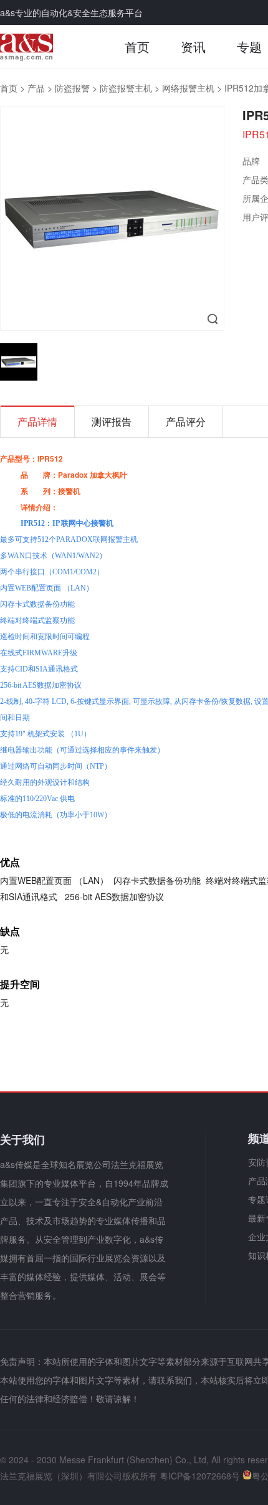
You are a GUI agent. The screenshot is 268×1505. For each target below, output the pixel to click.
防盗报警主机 (126, 88)
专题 (249, 46)
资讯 (193, 46)
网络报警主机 (188, 88)
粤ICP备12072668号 (200, 1475)
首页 (137, 46)
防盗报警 (72, 88)
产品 (36, 88)
